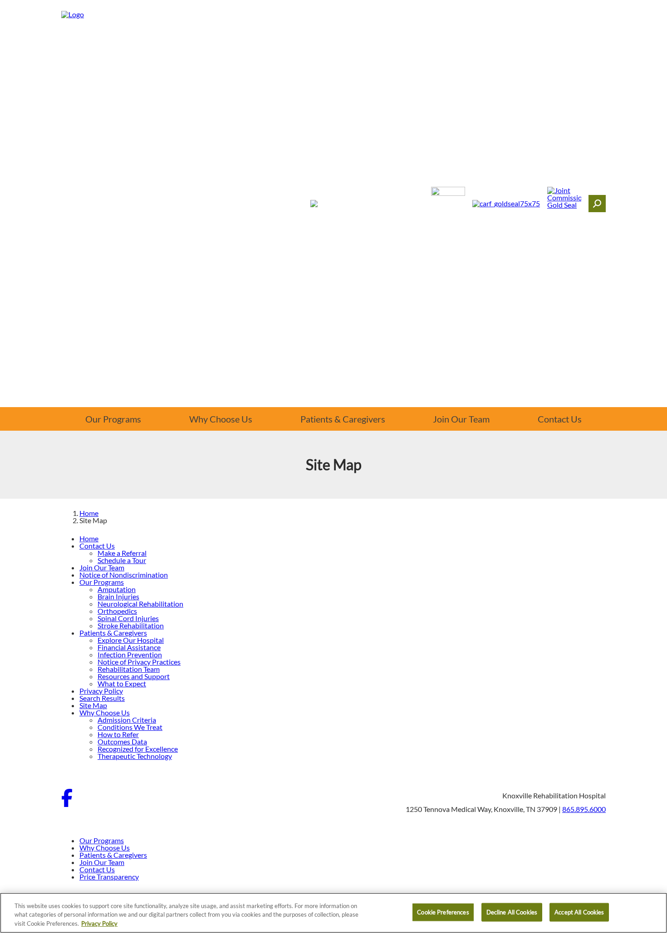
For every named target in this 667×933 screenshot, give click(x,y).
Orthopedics (117, 611)
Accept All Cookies (579, 911)
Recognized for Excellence (138, 748)
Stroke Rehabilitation (131, 625)
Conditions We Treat (130, 727)
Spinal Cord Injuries (128, 618)
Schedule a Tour (122, 560)
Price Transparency (109, 876)
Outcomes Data (122, 741)
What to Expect (122, 683)
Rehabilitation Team (129, 669)
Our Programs (113, 418)
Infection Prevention (130, 654)
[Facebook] (67, 804)
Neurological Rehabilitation (140, 603)
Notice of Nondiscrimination (123, 574)
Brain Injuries (118, 596)
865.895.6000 (584, 809)
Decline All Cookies (511, 911)
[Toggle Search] (597, 203)
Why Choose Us (220, 418)
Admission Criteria (127, 719)
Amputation (117, 589)
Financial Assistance (129, 647)
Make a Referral (122, 553)
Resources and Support (134, 676)
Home (88, 513)
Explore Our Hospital (131, 640)
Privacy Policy (101, 690)
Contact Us (560, 418)
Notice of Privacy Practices (139, 661)
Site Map (93, 705)
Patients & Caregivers (342, 418)
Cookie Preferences (443, 911)
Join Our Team (461, 418)
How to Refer (118, 734)
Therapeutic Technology (135, 756)
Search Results (102, 698)
